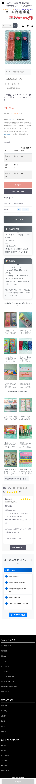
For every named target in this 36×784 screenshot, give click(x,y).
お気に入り (4, 765)
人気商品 (3, 750)
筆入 (19, 209)
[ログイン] (32, 26)
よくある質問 (5, 671)
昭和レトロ (4, 705)
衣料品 (3, 726)
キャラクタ (4, 711)
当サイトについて (6, 646)
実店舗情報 (4, 651)
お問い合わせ (5, 692)
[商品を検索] (15, 25)
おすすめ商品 (5, 755)
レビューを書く (18, 547)
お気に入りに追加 (18, 191)
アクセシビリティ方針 (7, 681)
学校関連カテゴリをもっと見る (16, 479)
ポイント (3, 661)
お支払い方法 (5, 666)
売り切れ (18, 185)
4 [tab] (19, 60)
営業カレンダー (5, 771)
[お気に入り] (28, 26)
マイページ (4, 760)
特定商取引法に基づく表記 (9, 686)
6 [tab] (25, 60)
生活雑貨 (3, 716)
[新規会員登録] (23, 26)
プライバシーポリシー (7, 676)
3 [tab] (16, 60)
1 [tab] (11, 60)
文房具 (3, 721)
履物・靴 (3, 731)
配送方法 (3, 656)
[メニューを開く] (3, 3)
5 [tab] (22, 60)
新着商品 (3, 745)
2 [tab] (13, 60)
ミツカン (26, 209)
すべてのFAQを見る (18, 615)
